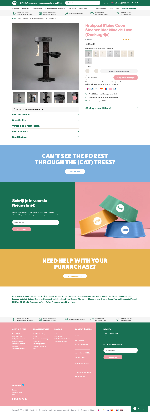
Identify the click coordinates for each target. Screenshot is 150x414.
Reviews (15, 346)
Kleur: (99, 48)
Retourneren (37, 341)
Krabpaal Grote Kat (19, 299)
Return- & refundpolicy (63, 410)
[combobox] (108, 3)
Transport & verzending (40, 339)
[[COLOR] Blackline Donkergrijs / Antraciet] (88, 54)
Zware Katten (71, 302)
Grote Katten (96, 296)
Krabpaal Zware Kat (35, 299)
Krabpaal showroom (18, 339)
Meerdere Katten (94, 299)
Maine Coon (82, 299)
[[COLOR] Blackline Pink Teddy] (96, 54)
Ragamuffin (125, 299)
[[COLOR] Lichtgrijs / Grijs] (117, 54)
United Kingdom (17, 392)
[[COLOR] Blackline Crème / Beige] (131, 54)
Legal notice (52, 410)
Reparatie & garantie (39, 346)
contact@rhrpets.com (82, 364)
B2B (13, 395)
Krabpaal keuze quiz (18, 344)
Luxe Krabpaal (72, 299)
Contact (35, 336)
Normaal (117, 299)
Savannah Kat (35, 302)
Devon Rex (59, 296)
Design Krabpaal (47, 296)
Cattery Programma (18, 348)
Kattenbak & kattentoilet (62, 339)
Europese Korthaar (84, 296)
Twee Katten (46, 302)
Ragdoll (134, 299)
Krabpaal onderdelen (60, 341)
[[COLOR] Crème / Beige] (103, 54)
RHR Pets (15, 302)
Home (14, 18)
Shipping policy (75, 410)
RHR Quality (24, 302)
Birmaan (25, 296)
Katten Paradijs (108, 296)
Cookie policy (34, 410)
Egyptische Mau (70, 296)
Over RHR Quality (17, 336)
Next (75, 98)
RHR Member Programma (41, 334)
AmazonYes (16, 296)
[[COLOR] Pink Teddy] (124, 54)
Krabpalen (47, 299)
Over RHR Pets (17, 334)
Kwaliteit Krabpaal (59, 299)
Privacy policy (43, 410)
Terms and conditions (87, 410)
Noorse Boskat (107, 299)
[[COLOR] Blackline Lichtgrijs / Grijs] (88, 61)
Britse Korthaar (35, 296)
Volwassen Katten (58, 302)
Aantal (88, 67)
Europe (14, 390)
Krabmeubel (119, 296)
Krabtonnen (58, 336)
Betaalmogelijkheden (39, 344)
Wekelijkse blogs (17, 341)
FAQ (34, 348)
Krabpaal (127, 296)
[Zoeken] (68, 3)
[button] (127, 39)
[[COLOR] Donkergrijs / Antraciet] (110, 54)
